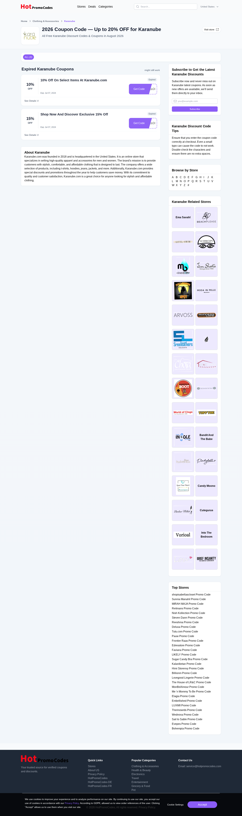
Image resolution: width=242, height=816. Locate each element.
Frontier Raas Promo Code (187, 640)
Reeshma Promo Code (185, 622)
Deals (92, 6)
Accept (202, 804)
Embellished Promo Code (187, 700)
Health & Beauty (141, 770)
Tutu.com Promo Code (185, 631)
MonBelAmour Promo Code (188, 687)
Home (24, 21)
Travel (135, 778)
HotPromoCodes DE (100, 782)
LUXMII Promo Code (184, 705)
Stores (81, 6)
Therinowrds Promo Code (187, 710)
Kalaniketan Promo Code (186, 663)
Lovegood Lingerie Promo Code (190, 677)
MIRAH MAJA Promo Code (187, 603)
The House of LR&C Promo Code (191, 682)
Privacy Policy (96, 774)
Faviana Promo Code (184, 650)
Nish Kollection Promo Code (188, 613)
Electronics (138, 774)
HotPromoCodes (98, 778)
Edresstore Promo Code (186, 645)
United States (208, 6)
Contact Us (185, 760)
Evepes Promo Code (184, 723)
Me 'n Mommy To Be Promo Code (191, 691)
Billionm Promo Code (184, 673)
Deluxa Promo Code (184, 626)
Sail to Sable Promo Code (187, 719)
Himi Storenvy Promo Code (188, 668)
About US (93, 770)
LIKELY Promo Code (184, 654)
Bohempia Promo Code (185, 728)
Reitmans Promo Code (185, 608)
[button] (210, 6)
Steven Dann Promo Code (187, 617)
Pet (133, 790)
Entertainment (140, 782)
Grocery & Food (141, 786)
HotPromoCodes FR (100, 786)
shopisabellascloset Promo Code (191, 594)
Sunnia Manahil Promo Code (189, 599)
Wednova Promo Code (185, 714)
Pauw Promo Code (183, 636)
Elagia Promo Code (183, 696)
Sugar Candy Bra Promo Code (190, 659)
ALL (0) (28, 57)
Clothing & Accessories (46, 21)
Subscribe (195, 109)
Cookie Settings (175, 804)
